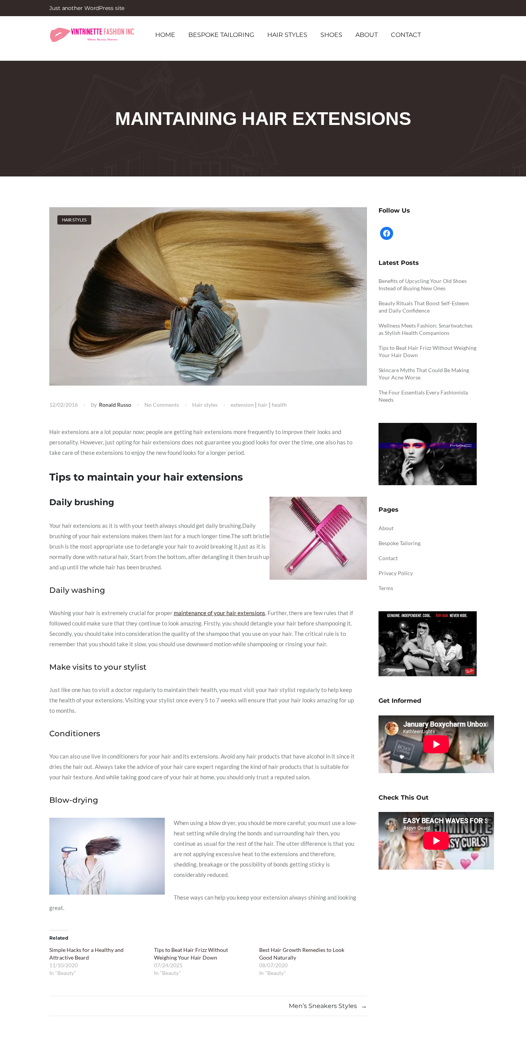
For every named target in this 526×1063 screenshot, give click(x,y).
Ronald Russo (115, 404)
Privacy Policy (396, 573)
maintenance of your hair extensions (219, 612)
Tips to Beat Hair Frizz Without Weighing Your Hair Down (191, 954)
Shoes (331, 34)
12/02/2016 (63, 404)
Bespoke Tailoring (221, 34)
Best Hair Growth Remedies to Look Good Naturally (301, 954)
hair (263, 404)
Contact (406, 34)
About (366, 34)
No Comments (161, 404)
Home (165, 34)
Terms (386, 588)
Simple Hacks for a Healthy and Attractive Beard (86, 954)
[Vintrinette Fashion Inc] (91, 35)
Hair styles (287, 34)
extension (242, 404)
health (279, 404)
